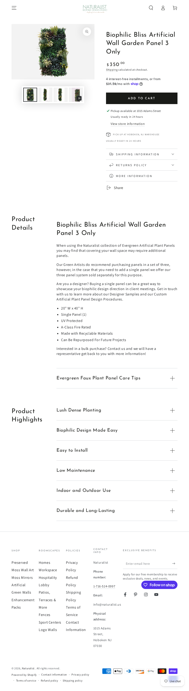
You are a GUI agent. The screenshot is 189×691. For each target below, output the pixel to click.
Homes (44, 562)
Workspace (48, 570)
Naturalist (28, 668)
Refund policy (49, 680)
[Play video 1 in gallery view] (76, 95)
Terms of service (26, 680)
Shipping (112, 69)
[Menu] (14, 8)
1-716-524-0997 (104, 586)
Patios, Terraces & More (47, 600)
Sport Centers (50, 622)
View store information (128, 124)
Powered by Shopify (24, 674)
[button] (151, 8)
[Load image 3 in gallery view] (61, 95)
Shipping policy (73, 680)
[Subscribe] (174, 564)
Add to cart (142, 98)
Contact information (54, 674)
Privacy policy (80, 674)
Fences (44, 614)
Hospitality (48, 577)
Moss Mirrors (22, 577)
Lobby (44, 585)
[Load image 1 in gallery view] (30, 95)
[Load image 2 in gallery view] (45, 95)
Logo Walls (48, 629)
